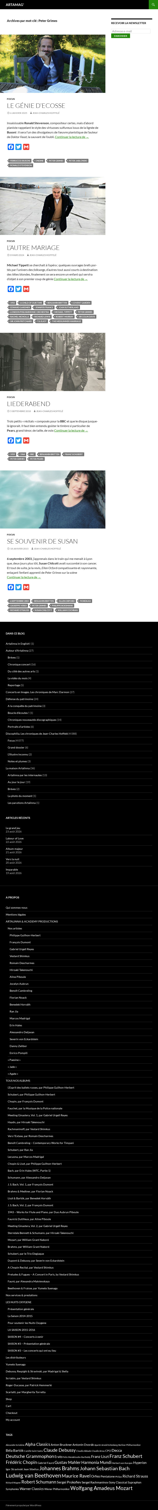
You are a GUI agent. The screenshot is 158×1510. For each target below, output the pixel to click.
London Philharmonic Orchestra (29, 312)
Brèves (12, 657)
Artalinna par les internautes (25, 775)
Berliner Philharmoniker (129, 1445)
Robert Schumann (38, 1481)
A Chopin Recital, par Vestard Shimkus (31, 1267)
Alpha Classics (37, 1444)
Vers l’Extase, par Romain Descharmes (30, 1136)
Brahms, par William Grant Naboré (28, 1246)
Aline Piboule (18, 976)
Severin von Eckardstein (24, 1039)
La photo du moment (20, 795)
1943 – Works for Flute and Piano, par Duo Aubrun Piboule (43, 1212)
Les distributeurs (16, 1357)
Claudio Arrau (98, 1451)
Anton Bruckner (61, 1444)
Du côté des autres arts (21, 671)
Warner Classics (32, 1489)
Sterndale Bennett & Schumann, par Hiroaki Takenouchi (41, 1232)
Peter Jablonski (78, 160)
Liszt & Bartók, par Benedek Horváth (29, 1198)
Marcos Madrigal (20, 1018)
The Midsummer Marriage (66, 321)
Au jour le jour (16, 782)
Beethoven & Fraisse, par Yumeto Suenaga (32, 1288)
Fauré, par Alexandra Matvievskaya (29, 1281)
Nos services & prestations (21, 1295)
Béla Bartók (15, 1450)
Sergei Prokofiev (69, 1482)
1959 (12, 454)
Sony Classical (118, 1482)
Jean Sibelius (31, 1469)
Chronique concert (19, 664)
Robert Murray (64, 316)
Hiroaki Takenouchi (21, 969)
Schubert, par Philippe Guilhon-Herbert (31, 1094)
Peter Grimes (56, 160)
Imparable (12, 869)
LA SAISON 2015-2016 (21, 1329)
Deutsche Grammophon (30, 1456)
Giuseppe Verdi (18, 605)
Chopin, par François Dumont (25, 1101)
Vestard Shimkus (19, 956)
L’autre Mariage (33, 247)
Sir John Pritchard (21, 321)
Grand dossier (16, 747)
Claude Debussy (60, 1450)
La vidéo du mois (18, 678)
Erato (58, 1457)
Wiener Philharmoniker (57, 1489)
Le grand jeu (13, 828)
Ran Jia (14, 1011)
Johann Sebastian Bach (104, 1468)
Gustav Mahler (68, 1462)
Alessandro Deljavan (22, 1032)
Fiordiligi (85, 601)
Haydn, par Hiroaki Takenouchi (26, 1122)
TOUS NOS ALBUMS (18, 1080)
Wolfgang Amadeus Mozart (101, 1488)
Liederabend (28, 404)
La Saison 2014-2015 (20, 1316)
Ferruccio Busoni (20, 160)
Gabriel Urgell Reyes (22, 949)
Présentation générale (21, 1309)
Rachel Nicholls (19, 316)
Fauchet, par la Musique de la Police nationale (35, 1108)
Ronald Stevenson (21, 165)
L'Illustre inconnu (18, 754)
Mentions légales (16, 914)
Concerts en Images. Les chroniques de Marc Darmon (37, 692)
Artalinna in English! (18, 643)
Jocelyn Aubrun (19, 983)
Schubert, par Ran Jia (20, 1149)
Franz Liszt (100, 1456)
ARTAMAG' (15, 4)
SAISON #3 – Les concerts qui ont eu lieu (32, 1350)
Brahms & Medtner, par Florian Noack (30, 1191)
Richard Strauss (19, 610)
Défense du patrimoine (19, 699)
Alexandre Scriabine (15, 1445)
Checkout (11, 1412)
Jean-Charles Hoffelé (46, 113)
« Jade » (12, 1066)
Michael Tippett (63, 312)
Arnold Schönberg (109, 1445)
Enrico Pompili (19, 1053)
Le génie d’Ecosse (36, 105)
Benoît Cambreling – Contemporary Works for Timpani (41, 1143)
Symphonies (12, 1489)
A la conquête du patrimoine (25, 706)
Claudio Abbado (83, 1451)
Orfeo (95, 1476)
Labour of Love (15, 838)
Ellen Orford (67, 601)
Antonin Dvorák (83, 1444)
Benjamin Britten (57, 302)
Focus (11, 98)
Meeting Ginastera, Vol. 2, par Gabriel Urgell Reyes (38, 1226)
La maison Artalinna (18, 768)
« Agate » (13, 1073)
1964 (22, 454)
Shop (9, 1399)
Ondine (39, 160)
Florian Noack (18, 997)
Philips (118, 1476)
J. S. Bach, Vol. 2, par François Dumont (30, 1205)
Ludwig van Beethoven (33, 1475)
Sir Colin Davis (87, 316)
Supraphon (134, 1482)
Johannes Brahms (59, 1468)
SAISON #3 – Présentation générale (29, 1343)
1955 (12, 302)
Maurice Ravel (76, 1475)
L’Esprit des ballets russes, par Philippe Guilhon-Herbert (41, 1087)
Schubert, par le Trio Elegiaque (26, 1253)
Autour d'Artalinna (17, 650)
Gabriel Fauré (46, 1462)
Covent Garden (81, 302)
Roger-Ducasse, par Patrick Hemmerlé (29, 1385)
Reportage (14, 685)
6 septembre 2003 (19, 601)
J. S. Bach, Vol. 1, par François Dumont (30, 1184)
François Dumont (20, 942)
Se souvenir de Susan (42, 541)
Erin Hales (16, 1025)
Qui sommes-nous (16, 907)
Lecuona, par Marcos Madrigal (26, 1156)
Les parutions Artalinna (22, 802)
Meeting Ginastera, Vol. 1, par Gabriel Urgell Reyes (38, 1115)
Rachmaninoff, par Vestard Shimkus (29, 1129)
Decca (117, 1450)
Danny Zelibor (18, 1046)
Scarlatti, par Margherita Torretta (25, 1392)
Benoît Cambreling (21, 990)
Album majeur (14, 848)
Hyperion (139, 1463)
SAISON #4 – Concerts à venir (25, 1336)
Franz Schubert (74, 454)
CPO (108, 1450)
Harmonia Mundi (96, 1462)
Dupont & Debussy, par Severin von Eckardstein (36, 1260)
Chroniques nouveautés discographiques (32, 719)
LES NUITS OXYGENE (18, 1302)
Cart (8, 1406)
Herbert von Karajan (122, 1463)
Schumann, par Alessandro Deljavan (29, 1177)
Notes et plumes (17, 761)
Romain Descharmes (22, 963)
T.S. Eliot (42, 321)
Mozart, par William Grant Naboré (28, 1239)
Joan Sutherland (69, 307)
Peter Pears (36, 459)
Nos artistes (15, 928)
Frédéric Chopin (21, 1462)
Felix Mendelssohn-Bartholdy (77, 1457)
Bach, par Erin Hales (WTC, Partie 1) (29, 1170)
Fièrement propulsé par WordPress (23, 1505)
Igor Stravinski (14, 1469)
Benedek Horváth (20, 1004)
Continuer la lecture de (72, 137)
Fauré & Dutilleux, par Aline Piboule (29, 1219)
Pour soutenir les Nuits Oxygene (27, 1322)
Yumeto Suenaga (15, 1364)
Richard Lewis (42, 316)
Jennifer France (44, 307)
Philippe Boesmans (62, 605)
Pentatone (108, 1476)
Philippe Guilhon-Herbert (25, 935)
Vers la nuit (12, 859)
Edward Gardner (20, 307)
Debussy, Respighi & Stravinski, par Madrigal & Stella (37, 1371)
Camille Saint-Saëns (33, 1451)
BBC (32, 454)
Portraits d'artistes (19, 726)
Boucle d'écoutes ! (18, 712)
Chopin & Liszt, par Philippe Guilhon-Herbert (35, 1163)
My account (13, 1419)
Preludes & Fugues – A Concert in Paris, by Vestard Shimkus (43, 1274)
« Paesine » (14, 1059)
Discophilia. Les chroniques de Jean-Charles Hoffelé (37, 733)
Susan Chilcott (43, 610)
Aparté (97, 1445)
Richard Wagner (13, 1482)
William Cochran (68, 610)
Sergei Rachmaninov (95, 1482)
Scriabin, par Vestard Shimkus (23, 1378)
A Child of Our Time (31, 302)
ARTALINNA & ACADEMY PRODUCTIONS (32, 921)
